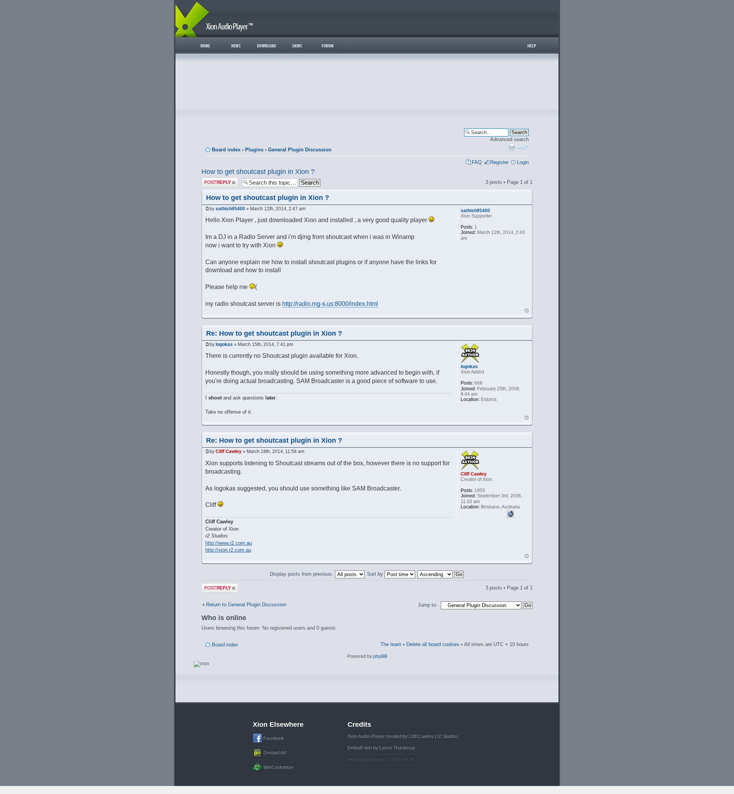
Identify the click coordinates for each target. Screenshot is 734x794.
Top (527, 311)
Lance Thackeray (397, 747)
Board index (226, 150)
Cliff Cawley (229, 451)
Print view (511, 147)
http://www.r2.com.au (228, 543)
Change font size (523, 147)
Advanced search (509, 139)
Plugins (254, 150)
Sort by (376, 574)
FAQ (477, 162)
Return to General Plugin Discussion (246, 604)
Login (523, 162)
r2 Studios (447, 736)
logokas (224, 344)
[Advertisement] (367, 83)
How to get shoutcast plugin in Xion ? (258, 171)
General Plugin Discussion (299, 150)
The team (390, 644)
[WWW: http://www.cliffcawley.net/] (510, 513)
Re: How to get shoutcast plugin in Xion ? (274, 333)
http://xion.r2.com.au (228, 550)
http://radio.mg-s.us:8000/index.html (330, 303)
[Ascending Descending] (440, 574)
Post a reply (214, 180)
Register (499, 162)
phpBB (380, 656)
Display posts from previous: (302, 574)
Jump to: (427, 605)
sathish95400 (230, 208)
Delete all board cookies (433, 644)
